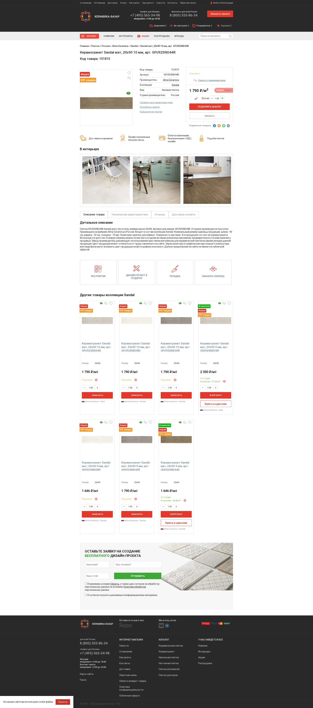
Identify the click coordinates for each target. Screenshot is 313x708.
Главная (84, 46)
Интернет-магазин (131, 639)
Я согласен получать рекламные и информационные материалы (122, 595)
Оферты (114, 584)
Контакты (173, 3)
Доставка (113, 3)
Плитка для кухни (168, 675)
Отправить (138, 575)
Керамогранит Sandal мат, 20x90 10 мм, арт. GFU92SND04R (96, 347)
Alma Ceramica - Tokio (94, 402)
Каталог (92, 36)
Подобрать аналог (150, 107)
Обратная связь (188, 3)
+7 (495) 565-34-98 (145, 15)
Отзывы (160, 214)
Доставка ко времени (101, 138)
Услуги (123, 3)
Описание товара (93, 214)
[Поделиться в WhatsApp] (223, 125)
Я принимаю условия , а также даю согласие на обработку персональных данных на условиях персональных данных (122, 587)
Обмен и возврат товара (132, 681)
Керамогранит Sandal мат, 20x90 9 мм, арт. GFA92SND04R (214, 347)
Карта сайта (86, 674)
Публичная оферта (129, 695)
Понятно (62, 702)
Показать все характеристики (156, 102)
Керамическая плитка (171, 645)
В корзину (216, 395)
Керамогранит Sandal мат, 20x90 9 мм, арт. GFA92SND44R (175, 466)
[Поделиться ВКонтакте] (228, 125)
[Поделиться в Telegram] (214, 125)
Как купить (134, 3)
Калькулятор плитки (151, 111)
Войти (216, 3)
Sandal (134, 46)
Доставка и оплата (183, 214)
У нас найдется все (210, 639)
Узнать (227, 90)
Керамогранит (167, 651)
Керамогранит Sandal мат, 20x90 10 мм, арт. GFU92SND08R (136, 347)
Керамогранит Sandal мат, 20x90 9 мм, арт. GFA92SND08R (96, 466)
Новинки (109, 36)
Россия (106, 46)
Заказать (209, 116)
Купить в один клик (216, 404)
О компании (85, 3)
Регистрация (227, 3)
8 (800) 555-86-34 (183, 15)
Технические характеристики (129, 214)
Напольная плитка (169, 657)
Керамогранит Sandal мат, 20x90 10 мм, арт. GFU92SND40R (175, 347)
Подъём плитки (215, 138)
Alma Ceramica (120, 46)
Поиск (83, 680)
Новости (160, 3)
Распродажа (162, 36)
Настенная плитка (169, 663)
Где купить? (148, 3)
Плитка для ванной (169, 669)
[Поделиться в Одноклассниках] (219, 125)
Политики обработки (134, 586)
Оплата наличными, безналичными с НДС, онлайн (180, 138)
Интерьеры (126, 36)
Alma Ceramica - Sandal (135, 402)
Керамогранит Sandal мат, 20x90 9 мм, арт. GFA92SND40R (135, 466)
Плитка (95, 46)
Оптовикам (99, 3)
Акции (145, 36)
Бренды (179, 36)
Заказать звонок (220, 14)
